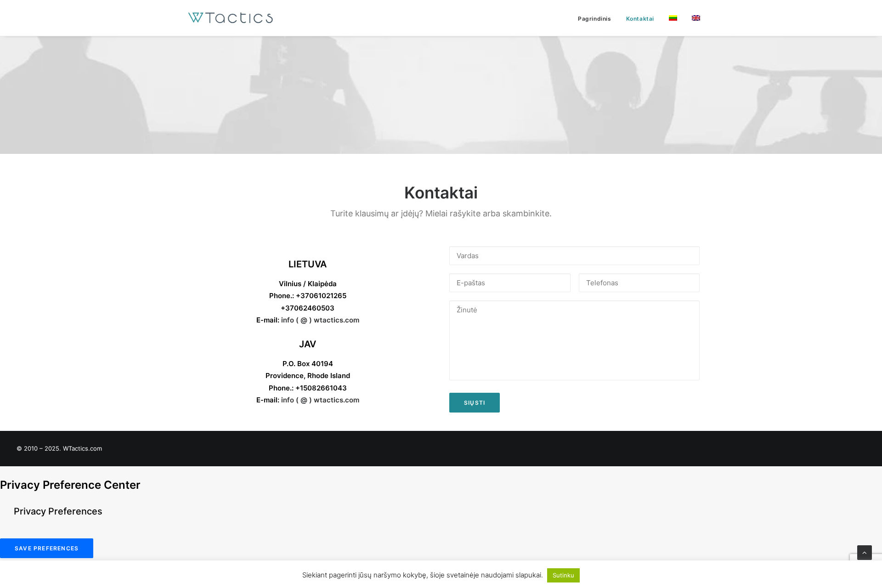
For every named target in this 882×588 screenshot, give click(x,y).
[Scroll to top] (864, 552)
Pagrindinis (594, 18)
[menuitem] (598, 19)
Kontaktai (640, 18)
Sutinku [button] (563, 575)
